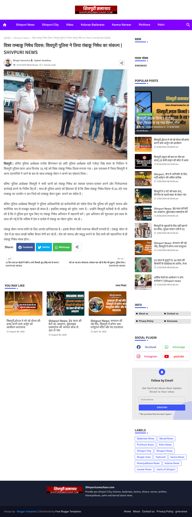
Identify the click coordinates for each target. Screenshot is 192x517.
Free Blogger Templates (68, 511)
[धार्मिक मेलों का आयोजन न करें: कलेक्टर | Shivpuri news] (143, 281)
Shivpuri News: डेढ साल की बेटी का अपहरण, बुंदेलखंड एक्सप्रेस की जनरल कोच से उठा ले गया (65, 325)
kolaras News (172, 463)
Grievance (172, 321)
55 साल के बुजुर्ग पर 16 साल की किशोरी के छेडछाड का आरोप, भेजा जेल (170, 264)
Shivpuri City (50, 25)
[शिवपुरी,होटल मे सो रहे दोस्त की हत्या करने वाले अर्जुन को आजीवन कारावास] (143, 144)
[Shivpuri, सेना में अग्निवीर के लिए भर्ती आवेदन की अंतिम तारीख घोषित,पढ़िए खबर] (143, 178)
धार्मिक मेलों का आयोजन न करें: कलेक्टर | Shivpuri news (169, 279)
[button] (188, 25)
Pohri (161, 25)
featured (160, 457)
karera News (177, 457)
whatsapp (178, 347)
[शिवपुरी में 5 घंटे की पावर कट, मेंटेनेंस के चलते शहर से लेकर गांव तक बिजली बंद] (143, 195)
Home (127, 511)
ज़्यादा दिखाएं (121, 285)
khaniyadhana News (148, 463)
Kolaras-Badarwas (92, 25)
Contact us (172, 313)
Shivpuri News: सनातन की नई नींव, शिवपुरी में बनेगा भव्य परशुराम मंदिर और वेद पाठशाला (107, 324)
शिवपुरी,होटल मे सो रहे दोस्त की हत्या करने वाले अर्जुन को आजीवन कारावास (23, 324)
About (136, 511)
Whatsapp (64, 247)
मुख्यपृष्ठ (7, 37)
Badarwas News (145, 438)
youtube (179, 356)
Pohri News (165, 444)
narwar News (144, 469)
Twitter (46, 247)
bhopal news (144, 457)
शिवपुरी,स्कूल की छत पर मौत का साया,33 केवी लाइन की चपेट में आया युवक (171, 160)
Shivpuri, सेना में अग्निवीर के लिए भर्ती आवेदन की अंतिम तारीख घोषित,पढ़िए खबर (170, 178)
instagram (150, 356)
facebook (150, 347)
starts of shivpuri (166, 469)
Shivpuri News (25, 25)
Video (69, 25)
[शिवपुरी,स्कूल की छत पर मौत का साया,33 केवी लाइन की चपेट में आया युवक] (143, 161)
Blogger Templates (27, 511)
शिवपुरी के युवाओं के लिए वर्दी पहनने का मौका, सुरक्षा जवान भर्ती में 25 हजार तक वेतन (170, 229)
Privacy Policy (146, 321)
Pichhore (144, 25)
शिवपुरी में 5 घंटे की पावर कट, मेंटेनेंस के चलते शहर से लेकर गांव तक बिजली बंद (170, 195)
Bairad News (166, 438)
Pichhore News (145, 444)
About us (143, 313)
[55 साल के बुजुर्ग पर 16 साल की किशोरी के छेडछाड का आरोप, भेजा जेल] (143, 264)
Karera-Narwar (121, 25)
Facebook (28, 247)
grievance (181, 511)
